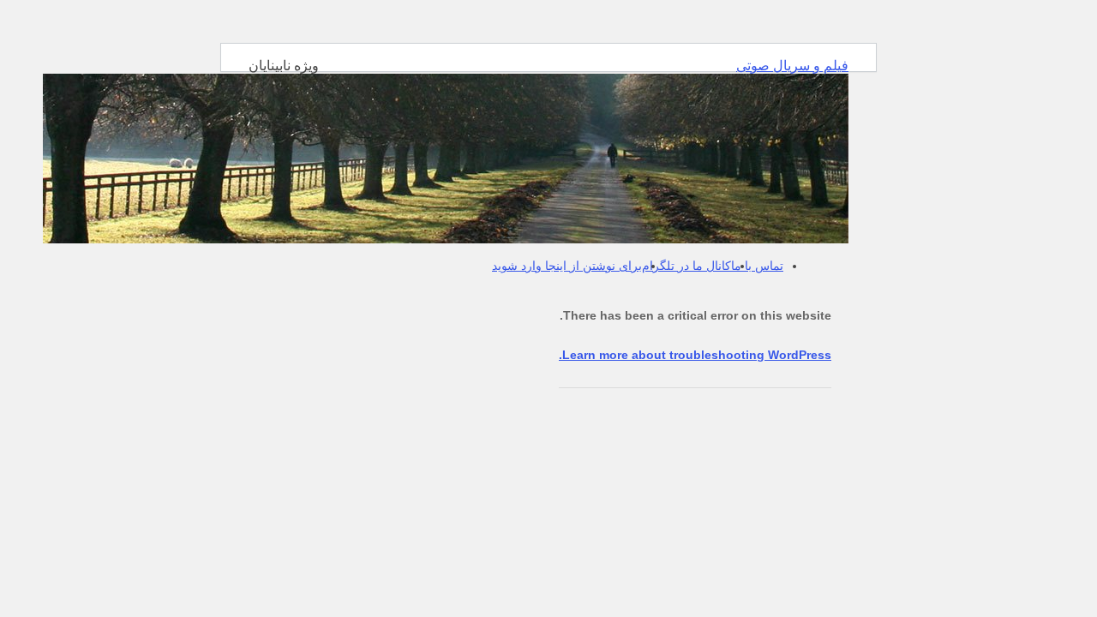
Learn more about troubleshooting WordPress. (695, 355)
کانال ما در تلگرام (686, 266)
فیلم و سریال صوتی (792, 65)
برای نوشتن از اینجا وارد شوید (567, 266)
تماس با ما (757, 266)
